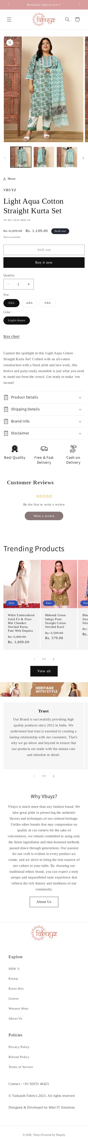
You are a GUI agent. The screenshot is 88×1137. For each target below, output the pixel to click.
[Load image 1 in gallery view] (20, 157)
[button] (9, 19)
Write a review (44, 516)
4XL (32, 304)
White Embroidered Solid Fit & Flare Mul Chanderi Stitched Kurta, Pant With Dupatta (21, 623)
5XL (50, 304)
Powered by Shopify (53, 1135)
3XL (13, 304)
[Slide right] (83, 158)
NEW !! (14, 968)
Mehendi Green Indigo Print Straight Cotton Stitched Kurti (55, 621)
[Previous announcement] (8, 4)
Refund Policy (19, 1057)
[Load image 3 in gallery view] (67, 157)
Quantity (9, 275)
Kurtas (13, 978)
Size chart (11, 336)
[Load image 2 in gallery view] (44, 157)
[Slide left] (4, 158)
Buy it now (44, 262)
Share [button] (12, 178)
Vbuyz (37, 1135)
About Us (44, 902)
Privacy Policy (19, 1047)
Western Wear (19, 1008)
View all (43, 671)
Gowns (14, 998)
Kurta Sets (16, 988)
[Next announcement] (80, 4)
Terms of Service (21, 1067)
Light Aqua (19, 321)
